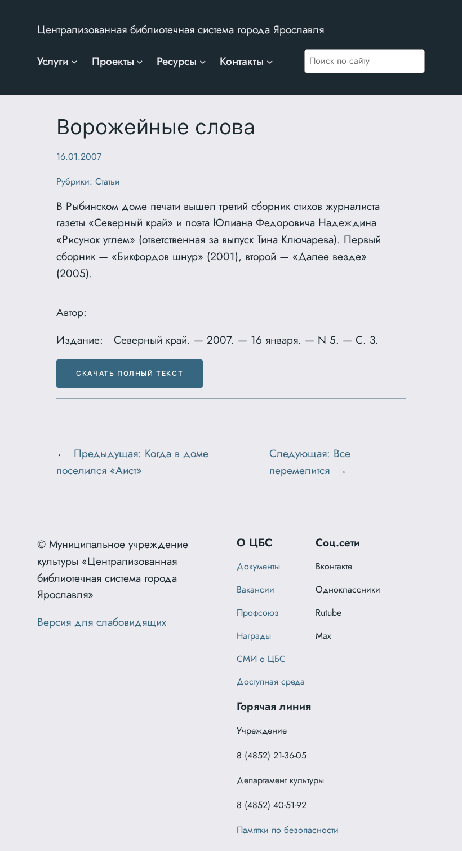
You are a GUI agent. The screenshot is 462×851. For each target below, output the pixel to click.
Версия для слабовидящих (101, 622)
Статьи (107, 181)
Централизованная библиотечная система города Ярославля (180, 29)
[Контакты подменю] (269, 61)
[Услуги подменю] (74, 61)
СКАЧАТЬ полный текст (129, 373)
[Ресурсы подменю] (202, 61)
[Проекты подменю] (139, 61)
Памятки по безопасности (288, 829)
